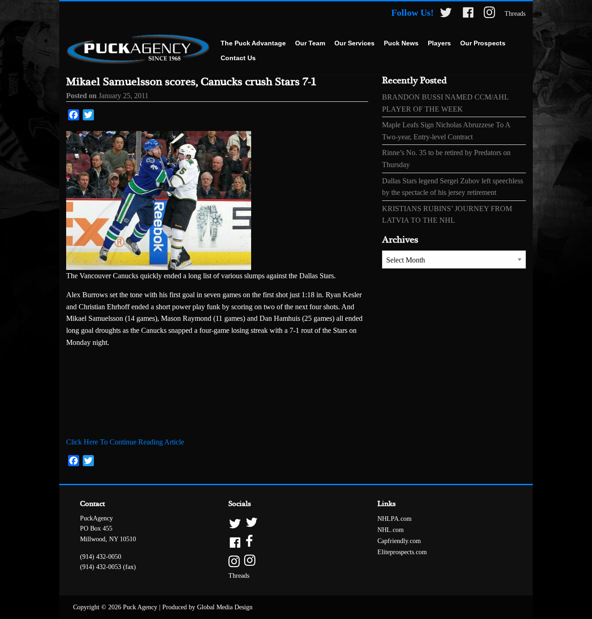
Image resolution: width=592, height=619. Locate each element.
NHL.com (390, 529)
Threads (515, 13)
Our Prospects (483, 43)
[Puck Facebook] (468, 14)
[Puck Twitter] (446, 14)
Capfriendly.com (399, 541)
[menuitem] (253, 43)
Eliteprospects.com (402, 552)
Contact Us (238, 58)
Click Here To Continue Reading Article (125, 442)
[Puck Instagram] (489, 14)
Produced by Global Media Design (207, 607)
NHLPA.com (394, 518)
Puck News (401, 43)
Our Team (310, 43)
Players (439, 43)
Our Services (354, 43)
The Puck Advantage (253, 43)
